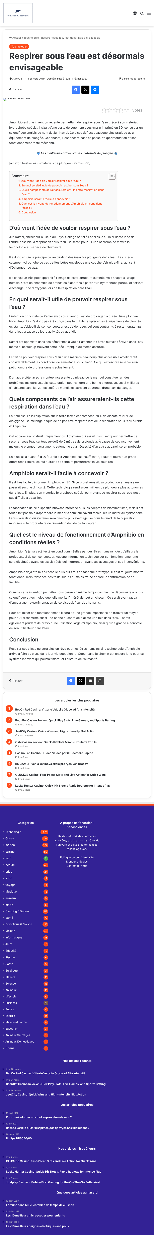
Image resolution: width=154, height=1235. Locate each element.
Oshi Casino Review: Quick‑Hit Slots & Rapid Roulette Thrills (56, 742)
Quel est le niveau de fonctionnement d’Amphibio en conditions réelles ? (61, 206)
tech (8, 858)
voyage (10, 884)
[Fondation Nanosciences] (18, 13)
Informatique (13, 937)
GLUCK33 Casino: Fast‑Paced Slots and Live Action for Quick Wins (60, 774)
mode (9, 904)
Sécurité (10, 950)
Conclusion (29, 212)
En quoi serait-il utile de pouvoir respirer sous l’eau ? (54, 185)
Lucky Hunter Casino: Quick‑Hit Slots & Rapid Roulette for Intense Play (62, 785)
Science (10, 983)
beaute (10, 865)
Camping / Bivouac (17, 911)
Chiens (9, 1048)
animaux (10, 898)
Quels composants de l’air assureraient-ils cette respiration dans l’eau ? (63, 192)
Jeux (8, 944)
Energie (10, 1015)
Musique (11, 891)
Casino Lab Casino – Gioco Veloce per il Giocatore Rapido (54, 753)
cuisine (9, 851)
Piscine (10, 957)
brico (8, 871)
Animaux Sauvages (17, 1035)
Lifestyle (10, 996)
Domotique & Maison (18, 924)
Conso (9, 838)
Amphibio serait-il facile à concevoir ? (46, 199)
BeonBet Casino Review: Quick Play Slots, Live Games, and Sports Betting (65, 720)
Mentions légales (77, 861)
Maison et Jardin (16, 1022)
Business (11, 1002)
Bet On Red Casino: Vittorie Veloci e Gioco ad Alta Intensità (55, 709)
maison (10, 845)
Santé (9, 917)
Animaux (10, 990)
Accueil (16, 37)
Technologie (31, 37)
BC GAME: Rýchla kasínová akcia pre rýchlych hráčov (51, 763)
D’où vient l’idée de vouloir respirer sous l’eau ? (51, 180)
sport (8, 878)
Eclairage (11, 970)
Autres (9, 1009)
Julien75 (17, 78)
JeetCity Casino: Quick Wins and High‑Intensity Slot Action (55, 731)
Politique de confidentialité (77, 857)
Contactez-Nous (77, 865)
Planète (10, 977)
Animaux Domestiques (19, 1041)
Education (11, 1028)
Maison (10, 930)
